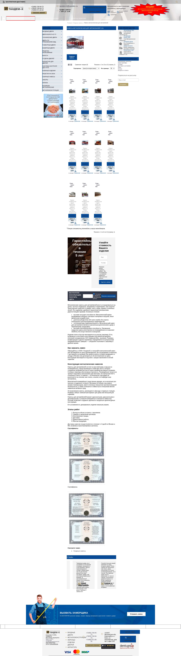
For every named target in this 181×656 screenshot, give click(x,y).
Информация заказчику (124, 61)
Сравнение (113, 14)
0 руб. (112, 11)
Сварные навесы (80, 551)
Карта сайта (49, 639)
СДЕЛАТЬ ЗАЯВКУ (94, 11)
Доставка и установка (124, 66)
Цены (119, 67)
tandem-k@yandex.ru (68, 6)
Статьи (120, 69)
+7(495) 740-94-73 (37, 6)
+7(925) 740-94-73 (37, 8)
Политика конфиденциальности (52, 640)
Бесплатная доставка (15, 2)
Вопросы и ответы (123, 70)
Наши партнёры (122, 63)
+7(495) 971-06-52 (37, 10)
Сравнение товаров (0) (81, 64)
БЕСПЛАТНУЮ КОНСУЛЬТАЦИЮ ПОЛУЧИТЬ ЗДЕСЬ (75, 296)
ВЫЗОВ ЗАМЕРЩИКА (95, 7)
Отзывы (120, 64)
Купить (72, 112)
